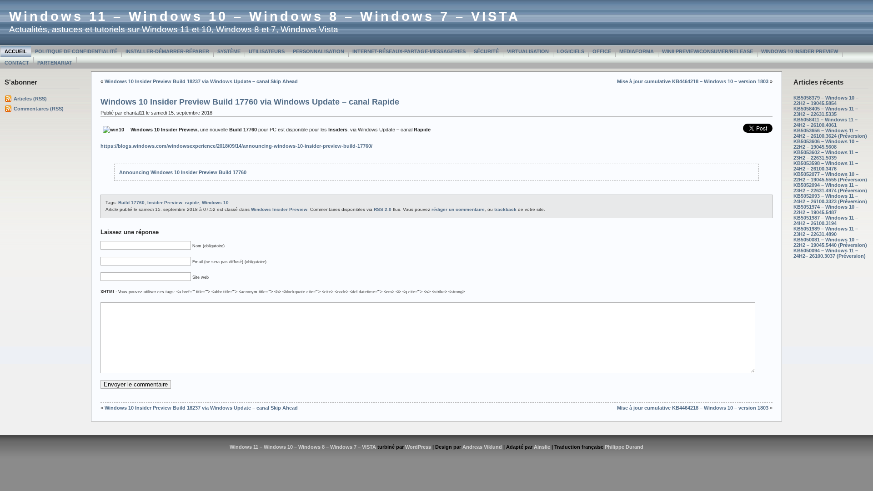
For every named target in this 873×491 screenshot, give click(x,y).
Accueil (16, 51)
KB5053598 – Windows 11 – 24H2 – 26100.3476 (825, 165)
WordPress (418, 447)
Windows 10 (215, 202)
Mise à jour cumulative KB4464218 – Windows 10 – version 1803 (692, 81)
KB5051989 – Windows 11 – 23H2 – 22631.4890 (825, 231)
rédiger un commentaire (458, 209)
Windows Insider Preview (279, 209)
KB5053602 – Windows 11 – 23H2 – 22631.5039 (825, 155)
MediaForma (636, 51)
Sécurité (486, 51)
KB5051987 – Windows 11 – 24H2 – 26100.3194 (825, 220)
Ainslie (542, 447)
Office (601, 51)
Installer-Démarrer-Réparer (167, 51)
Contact (17, 62)
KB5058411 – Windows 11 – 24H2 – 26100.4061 (825, 122)
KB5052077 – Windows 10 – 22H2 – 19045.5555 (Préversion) (830, 176)
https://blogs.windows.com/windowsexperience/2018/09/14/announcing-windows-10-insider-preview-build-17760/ (236, 146)
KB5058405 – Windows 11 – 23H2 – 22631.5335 (825, 111)
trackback (505, 209)
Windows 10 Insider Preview (799, 51)
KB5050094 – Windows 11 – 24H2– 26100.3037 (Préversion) (829, 253)
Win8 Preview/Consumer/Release (707, 51)
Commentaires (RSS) (39, 108)
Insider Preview (164, 202)
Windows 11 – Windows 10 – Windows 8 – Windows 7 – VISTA (264, 16)
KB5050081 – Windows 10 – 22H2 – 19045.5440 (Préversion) (830, 242)
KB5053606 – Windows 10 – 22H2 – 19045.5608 (825, 144)
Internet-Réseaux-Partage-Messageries (409, 51)
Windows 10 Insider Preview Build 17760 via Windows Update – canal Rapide (249, 101)
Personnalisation (318, 51)
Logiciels (570, 51)
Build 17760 (131, 202)
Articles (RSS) (30, 98)
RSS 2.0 (382, 209)
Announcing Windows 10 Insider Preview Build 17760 (182, 172)
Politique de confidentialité (76, 51)
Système (229, 51)
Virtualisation (528, 51)
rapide (192, 202)
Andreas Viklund (482, 447)
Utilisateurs (267, 51)
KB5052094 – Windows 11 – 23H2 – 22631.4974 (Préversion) (830, 187)
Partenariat (54, 62)
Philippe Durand (624, 447)
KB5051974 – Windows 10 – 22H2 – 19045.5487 (825, 209)
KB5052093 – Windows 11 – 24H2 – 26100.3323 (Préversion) (830, 198)
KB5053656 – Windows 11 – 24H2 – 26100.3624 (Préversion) (830, 133)
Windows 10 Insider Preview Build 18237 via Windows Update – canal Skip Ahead (201, 81)
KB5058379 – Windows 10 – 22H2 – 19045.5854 (825, 100)
